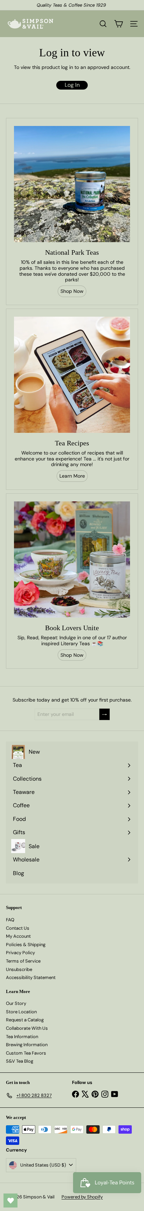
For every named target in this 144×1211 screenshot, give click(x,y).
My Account (18, 936)
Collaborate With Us (27, 1028)
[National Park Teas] (72, 184)
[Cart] (118, 24)
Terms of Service (23, 961)
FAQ (10, 920)
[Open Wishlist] (10, 1201)
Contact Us (17, 928)
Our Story (16, 1003)
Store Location (21, 1012)
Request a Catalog (25, 1020)
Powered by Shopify (82, 1197)
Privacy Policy (20, 953)
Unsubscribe (19, 969)
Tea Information (22, 1037)
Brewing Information (27, 1045)
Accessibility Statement (31, 977)
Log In (72, 85)
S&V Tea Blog (19, 1061)
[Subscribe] (104, 714)
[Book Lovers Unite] (72, 559)
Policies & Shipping (25, 945)
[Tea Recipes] (72, 375)
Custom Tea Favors (26, 1053)
